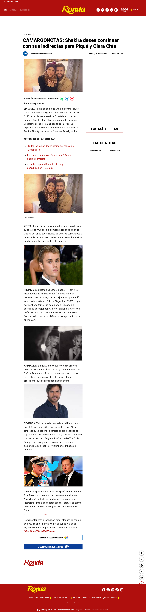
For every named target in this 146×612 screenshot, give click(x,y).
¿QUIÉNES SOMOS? (110, 598)
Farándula (28, 34)
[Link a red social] (103, 589)
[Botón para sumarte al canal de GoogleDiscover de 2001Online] (53, 537)
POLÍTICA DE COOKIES (81, 598)
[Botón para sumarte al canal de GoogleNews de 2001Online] (53, 546)
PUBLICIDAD (96, 598)
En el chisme (115, 150)
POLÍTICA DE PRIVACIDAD (61, 598)
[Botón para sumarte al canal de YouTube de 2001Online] (72, 99)
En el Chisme (45, 515)
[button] (141, 553)
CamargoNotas (95, 150)
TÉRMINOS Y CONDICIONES (39, 598)
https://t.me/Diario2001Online (39, 531)
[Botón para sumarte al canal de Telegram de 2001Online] (67, 99)
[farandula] (73, 10)
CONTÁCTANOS (73, 603)
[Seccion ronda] (33, 566)
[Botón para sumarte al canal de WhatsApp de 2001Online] (62, 99)
